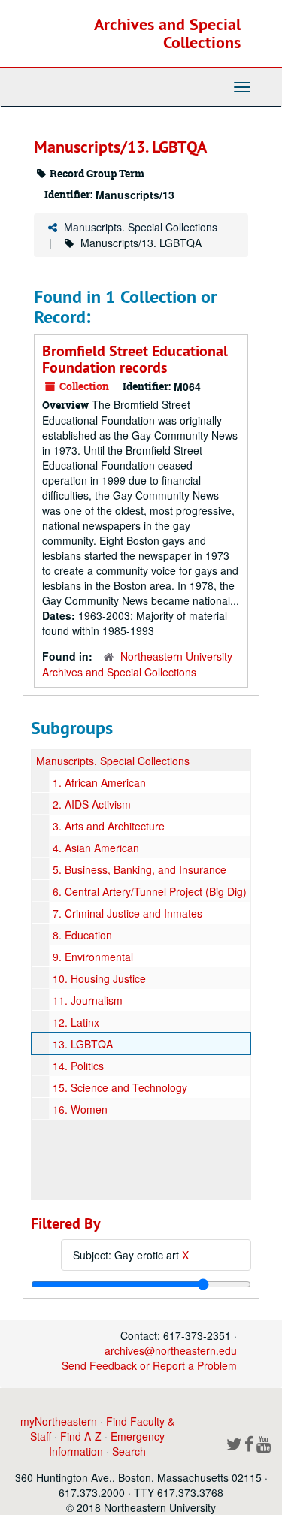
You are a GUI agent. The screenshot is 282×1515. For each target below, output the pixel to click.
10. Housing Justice (99, 978)
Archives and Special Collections (167, 33)
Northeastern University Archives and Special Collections (137, 664)
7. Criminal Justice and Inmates (127, 913)
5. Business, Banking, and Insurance (139, 869)
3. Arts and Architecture (109, 825)
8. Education (82, 934)
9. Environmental (93, 956)
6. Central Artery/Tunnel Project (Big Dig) (150, 891)
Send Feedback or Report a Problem (149, 1365)
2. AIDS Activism (92, 804)
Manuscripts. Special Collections (140, 226)
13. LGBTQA (83, 1043)
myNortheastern (58, 1421)
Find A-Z (81, 1436)
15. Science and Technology (120, 1087)
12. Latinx (76, 1022)
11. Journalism (88, 1000)
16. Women (80, 1109)
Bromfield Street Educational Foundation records (135, 359)
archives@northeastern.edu (171, 1350)
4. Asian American (96, 847)
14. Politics (78, 1065)
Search (129, 1451)
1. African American (99, 782)
